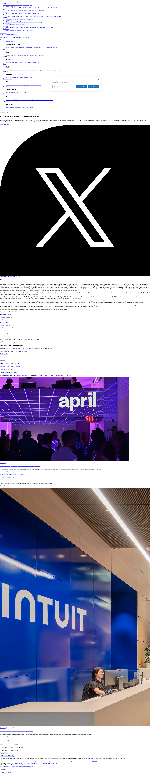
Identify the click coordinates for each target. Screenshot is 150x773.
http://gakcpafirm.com (5, 322)
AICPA (18, 22)
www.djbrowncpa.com (5, 314)
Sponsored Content (42, 27)
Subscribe (2, 360)
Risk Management (28, 19)
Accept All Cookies (93, 86)
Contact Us (21, 763)
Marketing (22, 22)
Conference (6, 29)
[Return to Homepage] (7, 756)
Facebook (2, 772)
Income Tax (12, 10)
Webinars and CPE (11, 27)
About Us (5, 5)
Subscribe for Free (16, 5)
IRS (17, 10)
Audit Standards (47, 7)
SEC (57, 7)
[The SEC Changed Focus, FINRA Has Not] (11, 474)
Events (18, 27)
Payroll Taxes (35, 13)
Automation (26, 16)
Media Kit (38, 763)
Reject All (82, 86)
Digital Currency (43, 16)
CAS (12, 19)
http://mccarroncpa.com (6, 319)
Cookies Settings (57, 86)
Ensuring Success (10, 30)
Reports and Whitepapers (26, 27)
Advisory (5, 17)
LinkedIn (8, 772)
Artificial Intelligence (17, 16)
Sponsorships (29, 30)
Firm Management (7, 20)
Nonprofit (27, 7)
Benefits (12, 13)
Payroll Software (28, 13)
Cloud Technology (34, 16)
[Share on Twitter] (75, 275)
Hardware (49, 16)
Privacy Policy (94, 761)
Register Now (3, 351)
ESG (13, 7)
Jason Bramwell (4, 471)
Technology (9, 16)
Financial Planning (19, 19)
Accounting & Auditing (9, 6)
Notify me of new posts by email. (10, 750)
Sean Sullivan (3, 485)
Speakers (23, 30)
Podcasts (34, 27)
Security (54, 16)
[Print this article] (15, 276)
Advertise (32, 763)
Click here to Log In (22, 351)
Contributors (50, 27)
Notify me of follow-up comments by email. (13, 747)
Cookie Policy (51, 763)
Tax (4, 9)
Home (4, 3)
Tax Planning (41, 10)
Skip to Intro (3, 33)
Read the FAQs (4, 354)
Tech (4, 15)
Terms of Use (44, 763)
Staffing (40, 22)
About (16, 763)
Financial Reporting (20, 7)
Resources (5, 26)
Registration (18, 30)
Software (59, 16)
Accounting (9, 7)
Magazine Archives (16, 764)
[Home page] (7, 34)
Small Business (34, 7)
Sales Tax (26, 10)
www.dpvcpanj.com (5, 325)
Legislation (21, 10)
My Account (24, 5)
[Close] (98, 79)
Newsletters (8, 764)
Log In (10, 5)
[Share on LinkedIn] (5, 124)
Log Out (30, 5)
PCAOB (53, 7)
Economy (2, 369)
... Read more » (47, 121)
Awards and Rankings (21, 24)
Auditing (40, 7)
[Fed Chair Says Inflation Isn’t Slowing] (10, 366)
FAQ (56, 763)
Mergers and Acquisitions (31, 22)
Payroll (5, 12)
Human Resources (19, 13)
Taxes (7, 10)
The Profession (7, 23)
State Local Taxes (33, 10)
